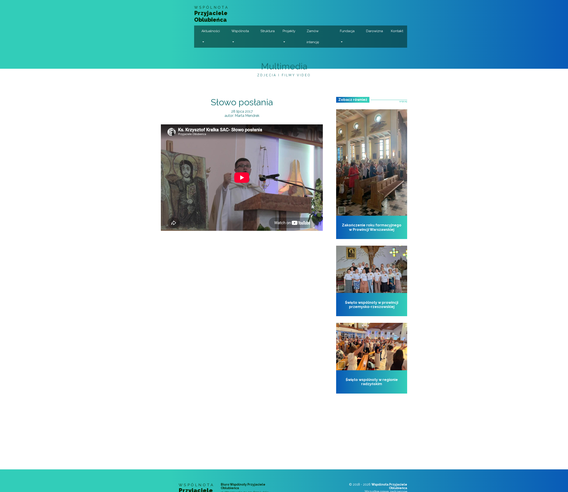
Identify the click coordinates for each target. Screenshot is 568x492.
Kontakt (397, 31)
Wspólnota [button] (240, 31)
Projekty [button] (289, 31)
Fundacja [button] (347, 31)
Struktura (267, 31)
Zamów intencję (313, 36)
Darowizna (374, 31)
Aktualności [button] (210, 31)
